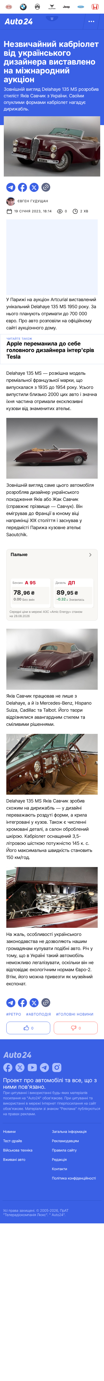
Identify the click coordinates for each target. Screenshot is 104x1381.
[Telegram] (44, 1067)
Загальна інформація (69, 1132)
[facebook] (22, 187)
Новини (9, 1132)
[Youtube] (32, 1067)
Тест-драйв (12, 1141)
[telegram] (10, 187)
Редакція (59, 1160)
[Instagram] (56, 1067)
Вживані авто (14, 1160)
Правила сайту (64, 1150)
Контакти (59, 1169)
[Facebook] (7, 1067)
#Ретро (13, 1014)
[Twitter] (19, 1067)
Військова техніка (18, 1150)
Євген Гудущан (33, 201)
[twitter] (34, 187)
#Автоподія (38, 1014)
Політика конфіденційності (74, 1178)
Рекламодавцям (65, 1141)
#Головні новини (74, 1014)
